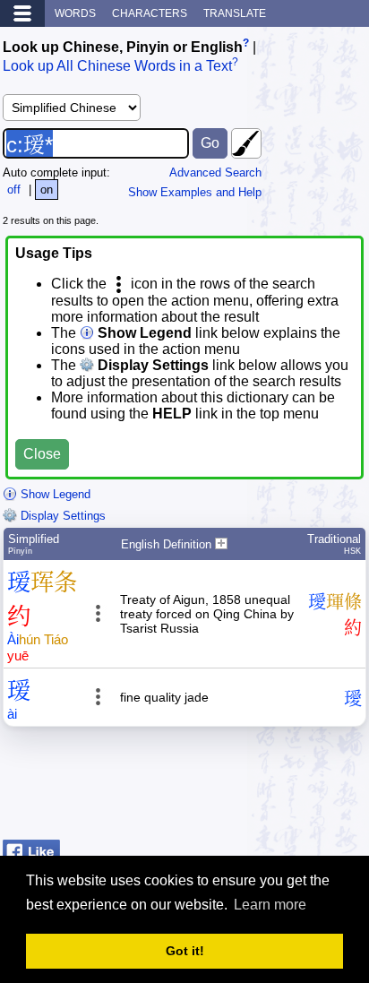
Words (75, 13)
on (46, 189)
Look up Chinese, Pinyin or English (123, 47)
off (14, 189)
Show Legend (53, 494)
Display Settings (61, 515)
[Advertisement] (223, 787)
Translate (234, 13)
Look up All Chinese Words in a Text (117, 66)
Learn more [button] (270, 904)
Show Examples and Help (195, 192)
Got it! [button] (185, 951)
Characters (149, 13)
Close (42, 453)
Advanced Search (215, 172)
